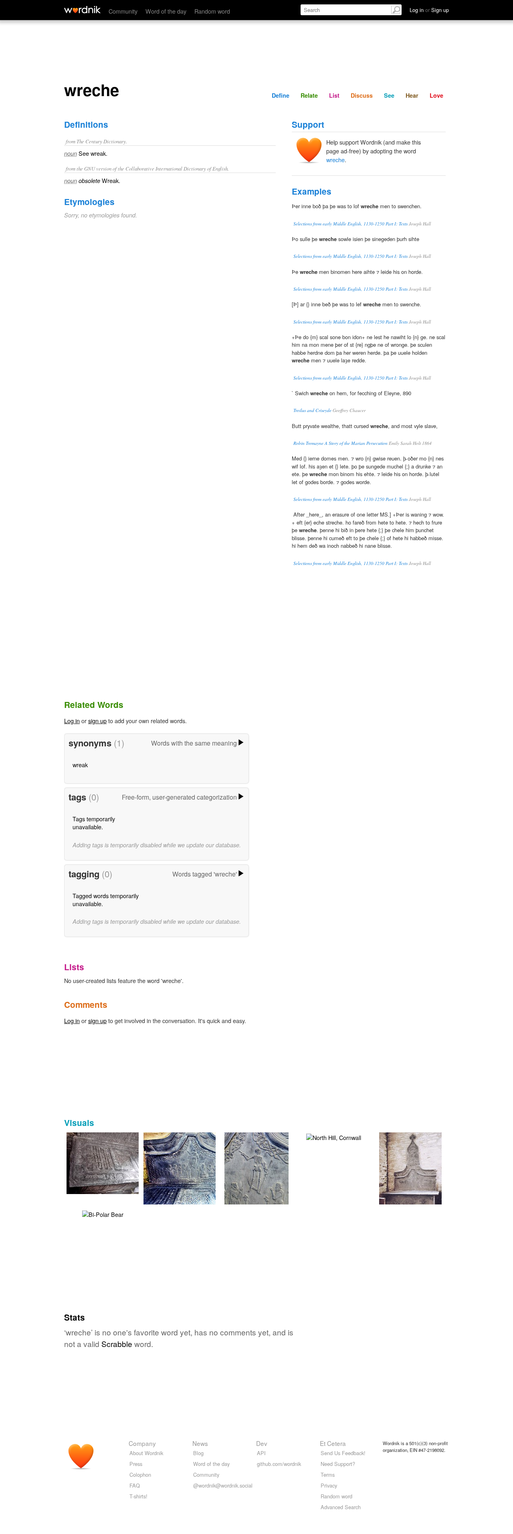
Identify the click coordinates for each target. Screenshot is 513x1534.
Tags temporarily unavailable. (94, 822)
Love (436, 95)
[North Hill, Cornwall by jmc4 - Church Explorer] (115, 1162)
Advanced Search (341, 1507)
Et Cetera (333, 1443)
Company (142, 1443)
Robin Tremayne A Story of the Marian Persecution (340, 443)
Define (280, 95)
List (334, 95)
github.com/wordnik (279, 1464)
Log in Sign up (429, 10)
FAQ (134, 1485)
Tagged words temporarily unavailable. (106, 899)
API (261, 1453)
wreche (335, 159)
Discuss (362, 95)
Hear (412, 95)
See (389, 95)
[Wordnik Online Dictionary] (82, 9)
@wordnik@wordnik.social (222, 1485)
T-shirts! (138, 1496)
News (200, 1443)
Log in (72, 720)
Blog (198, 1453)
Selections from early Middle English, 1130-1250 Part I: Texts (350, 224)
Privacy (329, 1485)
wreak (80, 764)
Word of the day (165, 11)
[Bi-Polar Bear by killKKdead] (102, 1213)
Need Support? (338, 1464)
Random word (212, 11)
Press (135, 1464)
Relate (309, 95)
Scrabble (116, 1343)
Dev (261, 1443)
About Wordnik (146, 1453)
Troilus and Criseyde (312, 410)
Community (123, 11)
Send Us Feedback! (343, 1453)
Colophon (140, 1474)
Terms (328, 1474)
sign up (97, 720)
